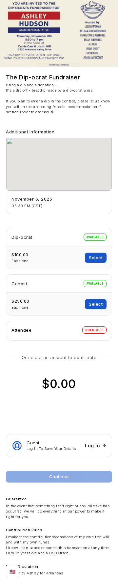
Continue (59, 476)
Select (96, 257)
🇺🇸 (13, 571)
